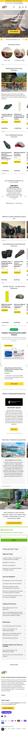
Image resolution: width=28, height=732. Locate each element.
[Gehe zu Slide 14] (20, 389)
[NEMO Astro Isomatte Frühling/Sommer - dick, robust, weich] (7, 296)
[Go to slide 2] (8, 433)
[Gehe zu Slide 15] (21, 389)
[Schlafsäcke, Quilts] (19, 52)
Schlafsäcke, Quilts (20, 60)
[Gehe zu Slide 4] (6, 389)
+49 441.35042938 (18, 3)
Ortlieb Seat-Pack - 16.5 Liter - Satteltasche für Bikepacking (19, 264)
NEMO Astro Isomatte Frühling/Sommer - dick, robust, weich (6, 306)
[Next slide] (27, 414)
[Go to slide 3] (10, 433)
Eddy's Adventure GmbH (9, 726)
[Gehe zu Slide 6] (9, 389)
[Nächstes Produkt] (27, 365)
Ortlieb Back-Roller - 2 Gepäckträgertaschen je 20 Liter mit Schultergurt (6, 264)
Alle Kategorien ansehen (14, 44)
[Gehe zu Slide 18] (25, 389)
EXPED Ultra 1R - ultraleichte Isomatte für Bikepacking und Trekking (19, 117)
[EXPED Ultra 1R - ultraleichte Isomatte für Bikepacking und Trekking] (19, 106)
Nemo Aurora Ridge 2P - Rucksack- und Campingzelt (19, 306)
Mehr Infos (14, 429)
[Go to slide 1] (7, 433)
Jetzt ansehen (14, 383)
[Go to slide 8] (17, 433)
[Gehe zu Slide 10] (14, 389)
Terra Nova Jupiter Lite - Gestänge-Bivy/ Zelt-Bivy (7, 116)
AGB (9, 728)
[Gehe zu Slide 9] (13, 389)
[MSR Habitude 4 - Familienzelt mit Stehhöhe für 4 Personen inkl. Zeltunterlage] (14, 206)
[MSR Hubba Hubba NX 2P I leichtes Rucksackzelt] (19, 144)
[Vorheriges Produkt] (1, 365)
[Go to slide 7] (16, 433)
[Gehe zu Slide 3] (5, 389)
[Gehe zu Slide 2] (3, 389)
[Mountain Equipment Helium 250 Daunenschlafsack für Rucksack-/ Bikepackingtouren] (7, 144)
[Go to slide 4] (11, 433)
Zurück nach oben (14, 664)
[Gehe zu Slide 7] (10, 389)
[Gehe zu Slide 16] (22, 389)
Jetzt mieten (14, 31)
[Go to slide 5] (13, 433)
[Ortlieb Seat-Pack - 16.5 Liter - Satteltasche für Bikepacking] (19, 254)
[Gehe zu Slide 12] (17, 389)
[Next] (26, 40)
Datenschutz (19, 728)
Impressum (13, 728)
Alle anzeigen (14, 70)
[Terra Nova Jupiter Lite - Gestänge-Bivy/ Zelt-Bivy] (7, 106)
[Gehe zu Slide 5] (7, 389)
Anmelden (14, 540)
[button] (3, 196)
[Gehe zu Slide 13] (18, 389)
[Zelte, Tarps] (7, 52)
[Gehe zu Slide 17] (24, 389)
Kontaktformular (8, 708)
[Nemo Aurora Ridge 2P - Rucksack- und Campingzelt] (19, 296)
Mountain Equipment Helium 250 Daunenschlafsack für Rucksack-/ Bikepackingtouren (6, 155)
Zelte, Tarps (7, 60)
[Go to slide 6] (14, 433)
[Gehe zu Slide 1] (2, 389)
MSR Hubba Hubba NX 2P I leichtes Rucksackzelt (19, 154)
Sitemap (24, 728)
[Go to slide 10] (20, 433)
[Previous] (2, 40)
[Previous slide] (1, 414)
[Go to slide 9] (19, 433)
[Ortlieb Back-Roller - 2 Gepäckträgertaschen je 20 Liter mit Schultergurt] (7, 254)
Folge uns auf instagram (14, 523)
